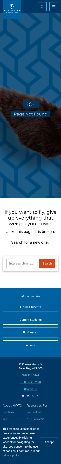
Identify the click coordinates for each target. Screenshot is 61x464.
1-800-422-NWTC (30, 382)
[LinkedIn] (28, 396)
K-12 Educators (35, 419)
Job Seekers (34, 412)
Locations (8, 412)
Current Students (31, 319)
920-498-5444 (30, 375)
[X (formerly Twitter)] (33, 396)
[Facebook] (23, 396)
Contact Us (30, 389)
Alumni (30, 345)
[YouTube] (38, 396)
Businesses (30, 332)
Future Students (30, 307)
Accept (49, 442)
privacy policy (11, 455)
